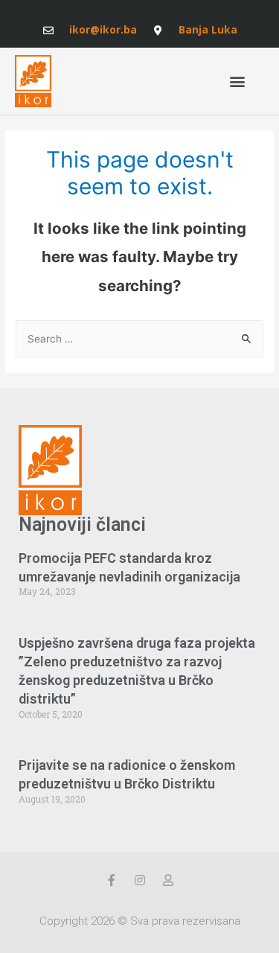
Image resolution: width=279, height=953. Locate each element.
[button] (237, 80)
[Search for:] (139, 339)
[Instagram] (140, 880)
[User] (168, 880)
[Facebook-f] (112, 880)
